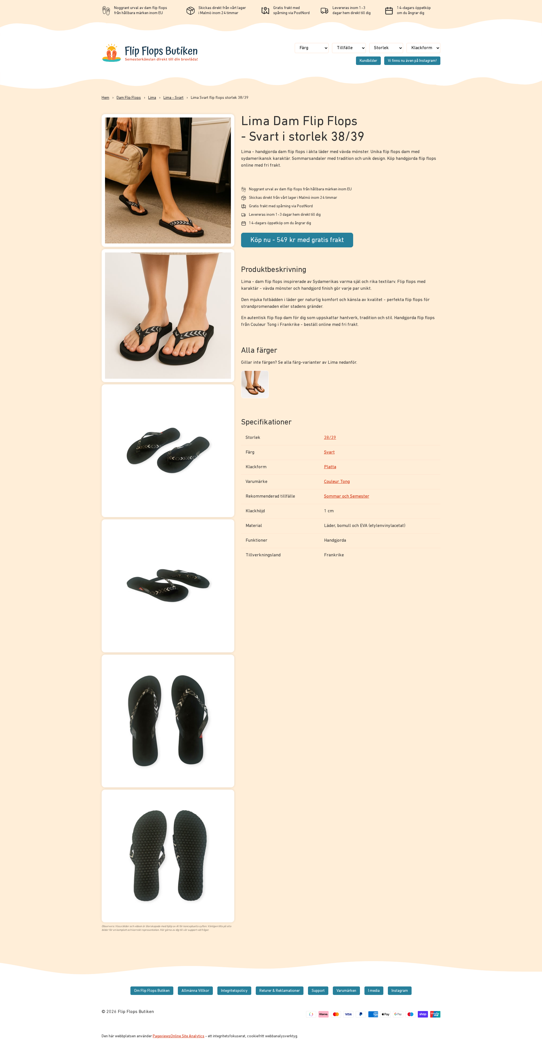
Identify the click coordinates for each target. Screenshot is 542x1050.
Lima (152, 98)
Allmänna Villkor (195, 991)
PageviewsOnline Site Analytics (178, 1036)
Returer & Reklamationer (279, 991)
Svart (329, 452)
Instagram (400, 991)
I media (374, 991)
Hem (105, 98)
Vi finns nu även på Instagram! (412, 61)
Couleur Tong (337, 482)
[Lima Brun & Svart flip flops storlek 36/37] (254, 385)
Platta (330, 467)
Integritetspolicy (234, 991)
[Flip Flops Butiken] (150, 61)
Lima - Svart (173, 98)
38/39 (330, 437)
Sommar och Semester (346, 496)
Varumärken (346, 991)
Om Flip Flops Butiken (152, 991)
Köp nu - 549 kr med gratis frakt (297, 240)
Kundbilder (368, 61)
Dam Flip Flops (129, 98)
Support (318, 991)
